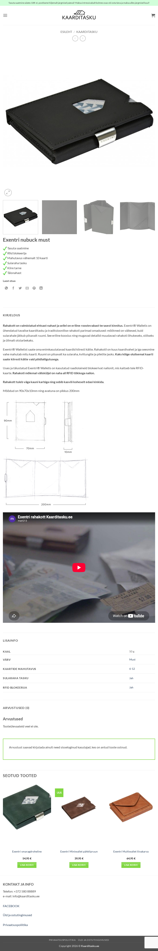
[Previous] (10, 121)
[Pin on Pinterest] (34, 288)
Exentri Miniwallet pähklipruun (79, 851)
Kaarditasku (86, 31)
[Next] (147, 121)
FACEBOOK (11, 906)
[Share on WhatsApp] (6, 288)
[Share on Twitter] (20, 288)
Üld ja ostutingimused (17, 915)
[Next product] (75, 38)
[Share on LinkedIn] (41, 288)
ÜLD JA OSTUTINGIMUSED (93, 939)
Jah (131, 678)
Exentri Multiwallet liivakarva (131, 851)
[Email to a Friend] (27, 288)
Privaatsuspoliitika (15, 925)
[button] (5, 15)
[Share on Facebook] (13, 288)
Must (132, 659)
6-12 (132, 668)
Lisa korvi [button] (27, 865)
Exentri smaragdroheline (27, 851)
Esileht (66, 31)
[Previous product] (83, 38)
